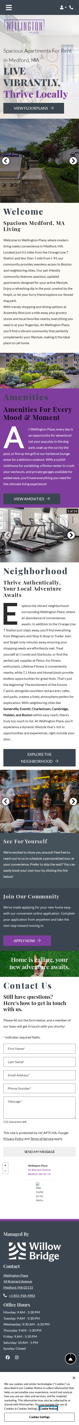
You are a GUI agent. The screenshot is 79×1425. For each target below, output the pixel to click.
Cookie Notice (48, 1408)
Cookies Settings (39, 1417)
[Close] (74, 1378)
